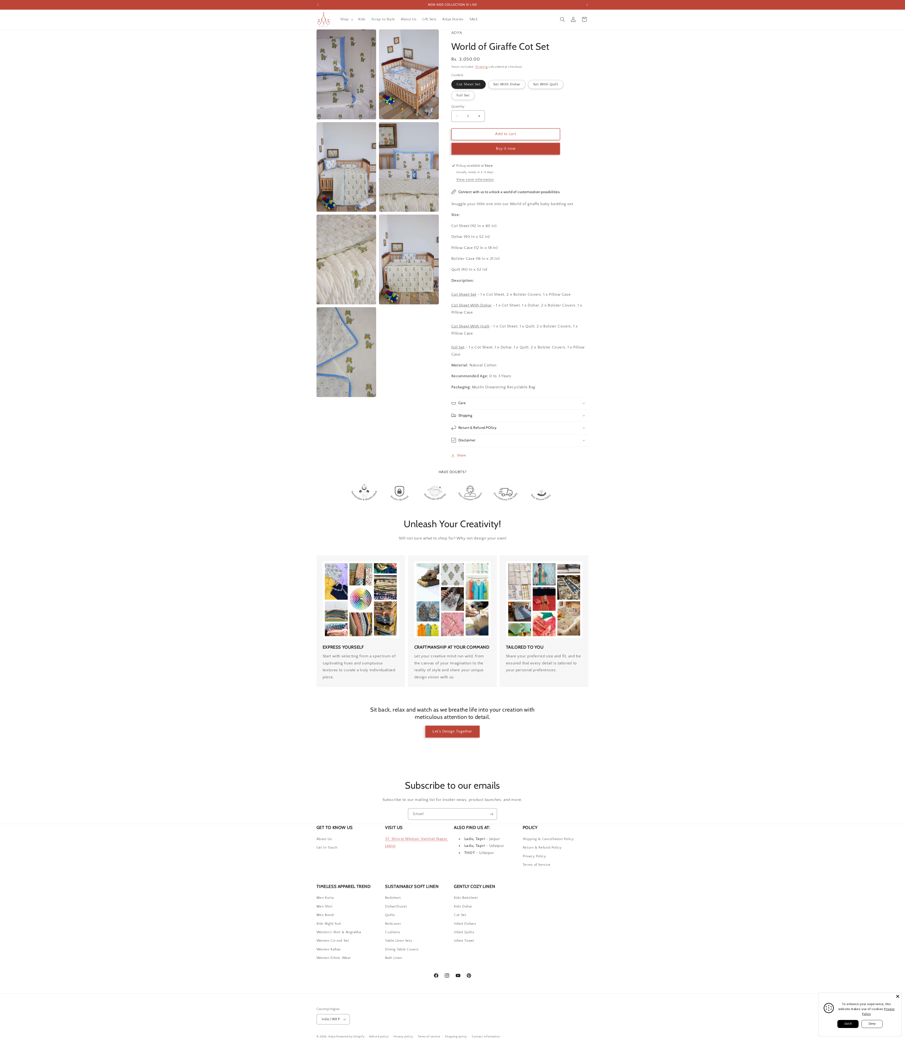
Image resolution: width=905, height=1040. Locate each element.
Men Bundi (325, 915)
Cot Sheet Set (469, 84)
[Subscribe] (491, 814)
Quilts (390, 915)
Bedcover (393, 924)
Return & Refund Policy (542, 847)
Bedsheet (393, 898)
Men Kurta (325, 898)
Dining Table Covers (402, 949)
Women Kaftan (329, 949)
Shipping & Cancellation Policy (548, 839)
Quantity (457, 106)
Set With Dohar (506, 84)
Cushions (392, 932)
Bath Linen (393, 958)
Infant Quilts (464, 932)
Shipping (481, 66)
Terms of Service (537, 864)
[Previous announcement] (318, 4)
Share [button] (461, 455)
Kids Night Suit (329, 924)
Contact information (486, 1036)
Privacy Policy (534, 856)
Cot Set (460, 915)
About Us (324, 839)
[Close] (897, 996)
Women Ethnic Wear (334, 958)
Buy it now (506, 148)
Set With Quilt (545, 84)
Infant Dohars (465, 924)
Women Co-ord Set (333, 941)
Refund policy (379, 1036)
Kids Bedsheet (466, 898)
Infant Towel (464, 941)
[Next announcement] (587, 4)
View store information (475, 180)
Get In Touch (327, 847)
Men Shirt (325, 906)
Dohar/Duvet (396, 906)
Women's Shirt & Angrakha (339, 932)
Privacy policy (403, 1036)
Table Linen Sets (398, 941)
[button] (346, 19)
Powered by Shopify (350, 1036)
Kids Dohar (463, 906)
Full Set (463, 95)
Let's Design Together (452, 731)
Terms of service (429, 1036)
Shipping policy (456, 1036)
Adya (331, 1036)
